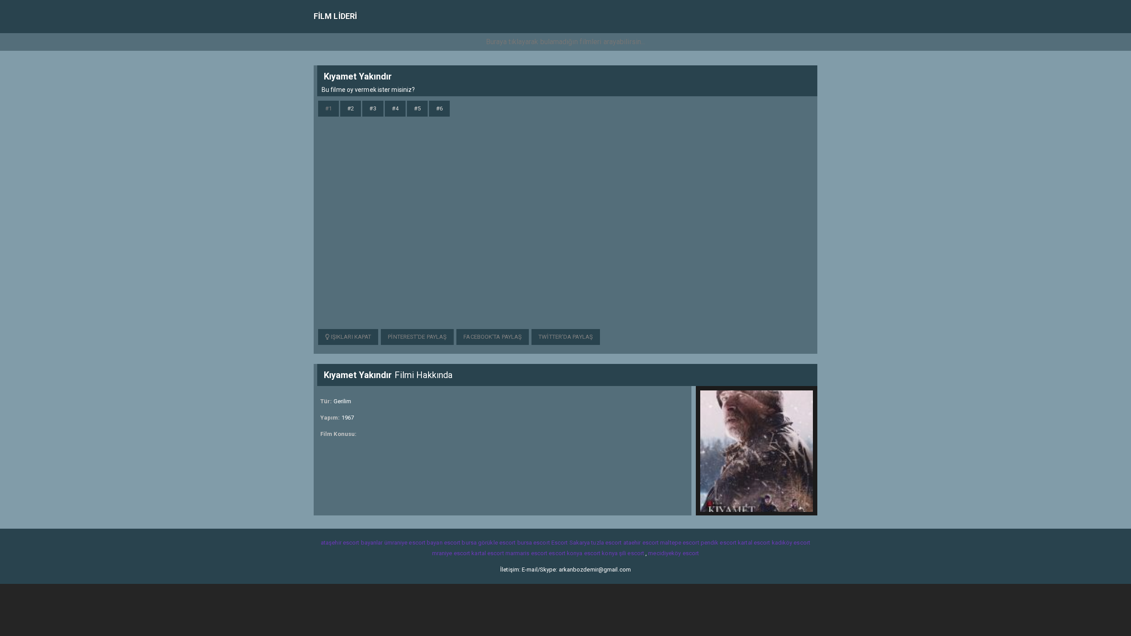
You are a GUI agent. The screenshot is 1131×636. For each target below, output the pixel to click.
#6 (439, 108)
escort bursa (460, 542)
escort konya (565, 553)
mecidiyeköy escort (673, 553)
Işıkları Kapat (351, 336)
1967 (348, 417)
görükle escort (497, 542)
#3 (372, 108)
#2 (350, 108)
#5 (417, 108)
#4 (395, 108)
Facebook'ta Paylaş (492, 336)
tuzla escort (606, 542)
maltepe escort (679, 542)
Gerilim (343, 401)
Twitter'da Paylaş (566, 336)
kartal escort (754, 542)
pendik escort (718, 542)
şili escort (631, 553)
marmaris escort (526, 553)
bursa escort (533, 542)
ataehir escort (641, 542)
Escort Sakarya (570, 542)
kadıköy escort (791, 542)
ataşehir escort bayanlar (352, 542)
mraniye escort (451, 553)
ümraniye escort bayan (413, 542)
